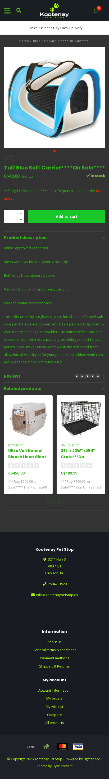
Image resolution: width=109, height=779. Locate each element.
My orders (54, 698)
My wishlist (54, 706)
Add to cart (67, 216)
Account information (54, 690)
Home (24, 41)
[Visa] (78, 747)
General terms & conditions (54, 649)
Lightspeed (92, 759)
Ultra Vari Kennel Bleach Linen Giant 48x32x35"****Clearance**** (36, 456)
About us (54, 641)
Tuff (9, 159)
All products (54, 722)
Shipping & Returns (54, 666)
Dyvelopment (62, 766)
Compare (54, 714)
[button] (54, 151)
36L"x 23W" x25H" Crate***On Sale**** (78, 456)
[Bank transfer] (30, 747)
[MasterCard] (62, 747)
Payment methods (54, 658)
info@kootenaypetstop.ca (57, 594)
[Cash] (46, 747)
